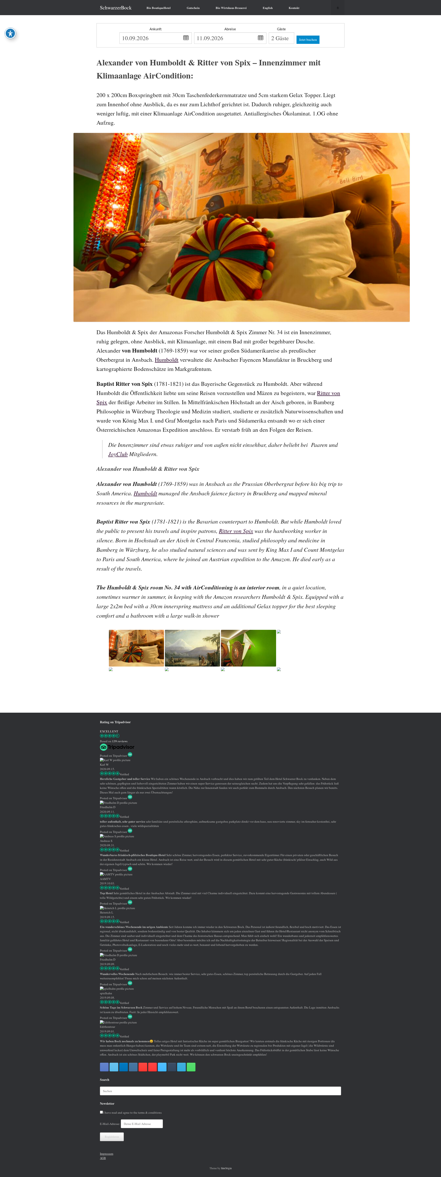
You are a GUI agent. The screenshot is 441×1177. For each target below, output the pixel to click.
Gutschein (193, 8)
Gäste (281, 29)
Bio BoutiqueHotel (159, 8)
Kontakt (294, 8)
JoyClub (118, 454)
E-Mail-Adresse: (110, 1124)
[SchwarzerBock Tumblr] (171, 1067)
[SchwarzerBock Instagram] (133, 1067)
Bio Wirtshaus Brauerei (231, 8)
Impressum (106, 1154)
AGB (103, 1158)
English (268, 8)
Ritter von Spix (236, 531)
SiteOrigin (226, 1168)
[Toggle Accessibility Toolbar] (10, 33)
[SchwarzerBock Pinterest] (143, 1067)
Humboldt (166, 359)
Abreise (230, 29)
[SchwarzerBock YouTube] (152, 1067)
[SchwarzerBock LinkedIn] (123, 1067)
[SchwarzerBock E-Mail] (181, 1067)
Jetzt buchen (308, 39)
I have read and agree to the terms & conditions (132, 1112)
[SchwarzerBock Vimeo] (162, 1067)
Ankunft (155, 29)
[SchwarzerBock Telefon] (191, 1067)
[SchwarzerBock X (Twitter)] (114, 1067)
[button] (338, 7)
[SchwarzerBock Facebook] (104, 1067)
